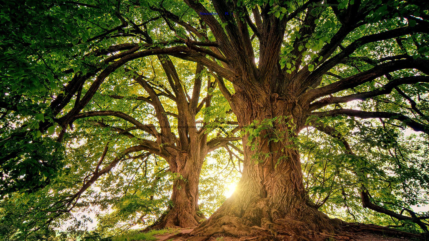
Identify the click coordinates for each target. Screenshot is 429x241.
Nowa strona (209, 13)
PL (227, 13)
